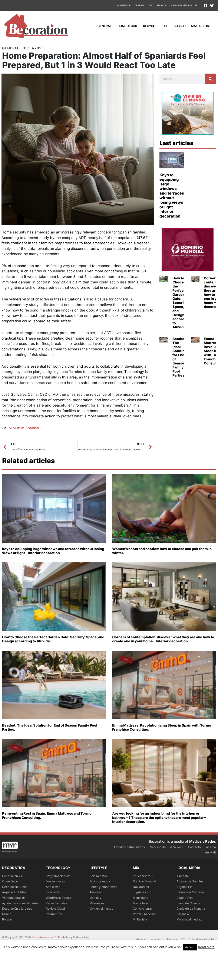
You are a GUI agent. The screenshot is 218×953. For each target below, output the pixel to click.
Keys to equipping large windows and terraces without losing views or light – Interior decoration (171, 195)
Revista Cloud (55, 908)
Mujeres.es (96, 903)
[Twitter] (212, 5)
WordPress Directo (59, 897)
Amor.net (95, 892)
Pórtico (7, 919)
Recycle (161, 5)
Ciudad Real (184, 897)
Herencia (182, 914)
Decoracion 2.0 (12, 876)
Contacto (194, 847)
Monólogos (140, 897)
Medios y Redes (202, 841)
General (140, 5)
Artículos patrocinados (129, 847)
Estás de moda (99, 881)
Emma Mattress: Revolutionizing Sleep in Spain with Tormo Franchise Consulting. (161, 727)
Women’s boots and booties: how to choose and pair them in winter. (162, 551)
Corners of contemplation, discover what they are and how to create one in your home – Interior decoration (163, 639)
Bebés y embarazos (103, 887)
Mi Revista (140, 919)
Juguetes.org (142, 892)
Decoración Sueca (14, 887)
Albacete (182, 876)
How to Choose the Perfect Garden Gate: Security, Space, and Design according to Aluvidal (181, 302)
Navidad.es (141, 887)
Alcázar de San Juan (190, 881)
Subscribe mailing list (184, 5)
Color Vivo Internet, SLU (46, 937)
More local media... (189, 919)
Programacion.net (58, 876)
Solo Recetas (98, 876)
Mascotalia (140, 903)
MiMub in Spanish (24, 428)
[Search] (210, 79)
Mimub (6, 914)
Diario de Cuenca (188, 903)
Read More (206, 947)
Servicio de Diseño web (166, 847)
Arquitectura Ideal (14, 892)
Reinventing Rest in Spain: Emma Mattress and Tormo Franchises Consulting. (47, 815)
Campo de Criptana (190, 892)
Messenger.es (55, 881)
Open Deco (10, 881)
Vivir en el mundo (101, 908)
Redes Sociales (56, 903)
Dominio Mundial (144, 881)
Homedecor (124, 5)
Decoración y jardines (17, 908)
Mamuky (95, 897)
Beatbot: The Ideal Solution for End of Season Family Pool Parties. (179, 357)
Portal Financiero (144, 914)
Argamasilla (184, 887)
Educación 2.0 (143, 876)
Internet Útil (54, 914)
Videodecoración (14, 897)
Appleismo (53, 887)
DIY (150, 5)
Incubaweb (53, 892)
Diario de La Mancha (190, 908)
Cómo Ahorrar (142, 908)
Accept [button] (190, 947)
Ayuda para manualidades (20, 903)
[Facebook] (205, 5)
